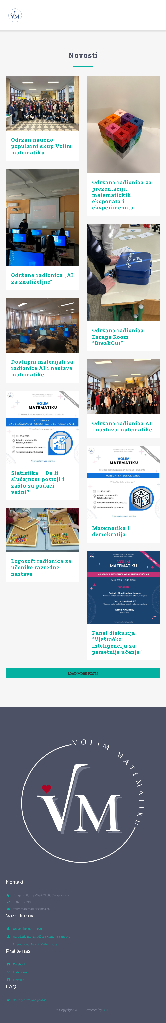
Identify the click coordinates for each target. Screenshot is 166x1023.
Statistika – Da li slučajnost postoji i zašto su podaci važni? (42, 427)
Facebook (19, 964)
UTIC (106, 1010)
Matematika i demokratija (123, 482)
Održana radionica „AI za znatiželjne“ (42, 217)
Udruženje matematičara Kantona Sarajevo (41, 936)
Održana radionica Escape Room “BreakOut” (123, 272)
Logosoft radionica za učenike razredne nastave (42, 530)
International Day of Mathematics (35, 944)
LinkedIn (18, 980)
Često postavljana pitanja (29, 1000)
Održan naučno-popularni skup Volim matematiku (42, 103)
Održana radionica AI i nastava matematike (123, 386)
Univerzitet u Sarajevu (27, 929)
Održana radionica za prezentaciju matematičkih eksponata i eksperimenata (123, 124)
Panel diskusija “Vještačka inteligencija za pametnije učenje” (123, 587)
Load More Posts (83, 673)
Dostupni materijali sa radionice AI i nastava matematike (42, 325)
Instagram (20, 972)
